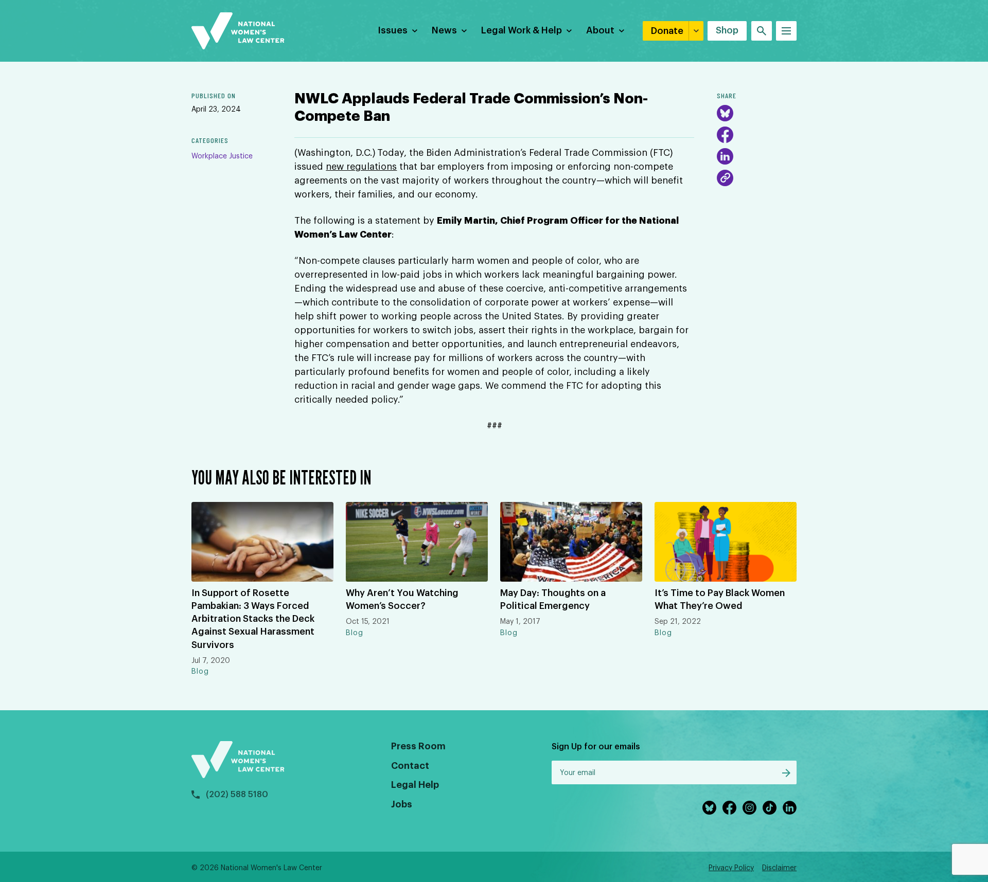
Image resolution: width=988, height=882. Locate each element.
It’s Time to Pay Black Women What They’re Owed (720, 599)
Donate (667, 30)
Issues (393, 30)
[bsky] (709, 808)
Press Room (418, 746)
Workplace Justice (222, 156)
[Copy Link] (725, 178)
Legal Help (415, 784)
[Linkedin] (790, 808)
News (444, 30)
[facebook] (729, 808)
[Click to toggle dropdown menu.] (414, 30)
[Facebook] (725, 135)
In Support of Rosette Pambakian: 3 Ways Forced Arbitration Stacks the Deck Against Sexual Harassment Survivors (252, 619)
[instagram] (749, 808)
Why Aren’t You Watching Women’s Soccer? (402, 599)
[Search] (761, 31)
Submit (786, 773)
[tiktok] (770, 808)
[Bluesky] (725, 113)
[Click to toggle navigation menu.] (786, 31)
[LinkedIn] (725, 156)
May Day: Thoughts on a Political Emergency (553, 599)
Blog (200, 671)
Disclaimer (779, 868)
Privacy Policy (731, 868)
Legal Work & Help (521, 30)
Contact (410, 765)
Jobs (401, 804)
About (600, 30)
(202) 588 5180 (237, 794)
